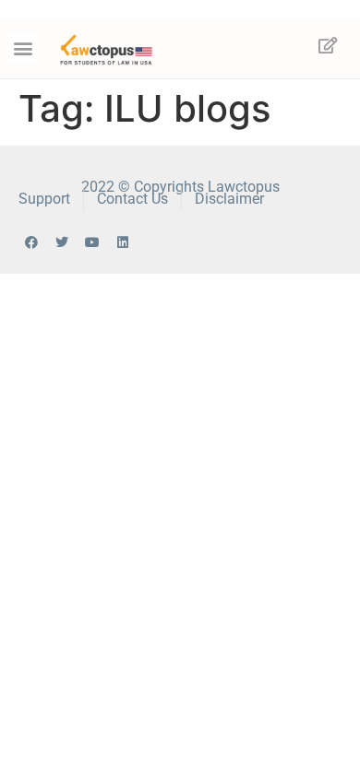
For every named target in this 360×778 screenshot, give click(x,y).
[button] (23, 48)
